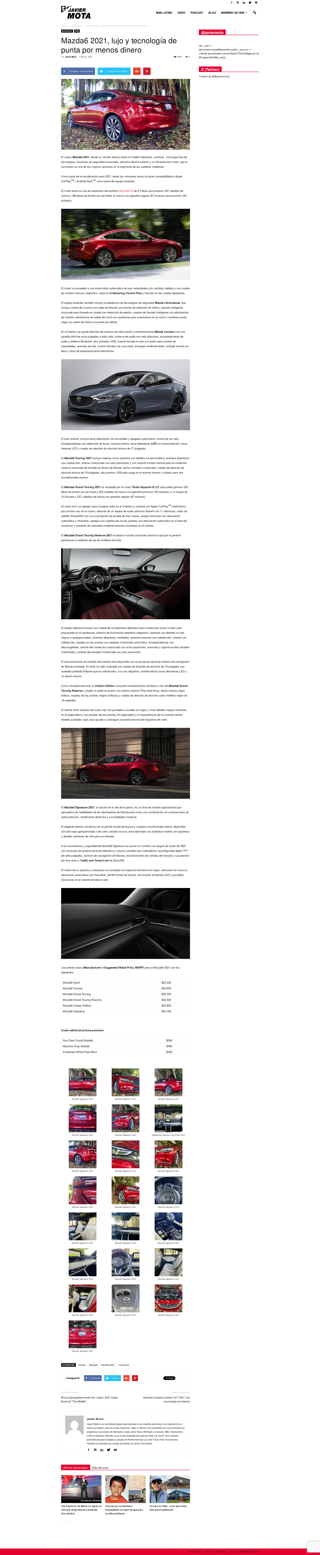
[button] (254, 12)
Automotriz (67, 31)
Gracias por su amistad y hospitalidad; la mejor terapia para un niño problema (124, 1510)
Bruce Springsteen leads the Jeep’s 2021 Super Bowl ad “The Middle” (89, 1399)
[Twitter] (250, 2)
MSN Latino (164, 12)
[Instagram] (238, 2)
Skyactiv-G (126, 191)
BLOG (212, 12)
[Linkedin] (244, 2)
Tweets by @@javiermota (214, 76)
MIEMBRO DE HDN (232, 12)
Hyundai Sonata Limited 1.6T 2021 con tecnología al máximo (166, 1399)
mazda (81, 1364)
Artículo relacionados (75, 1467)
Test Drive (124, 1364)
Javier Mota (70, 56)
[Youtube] (256, 2)
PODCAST (197, 12)
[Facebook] (231, 2)
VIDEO (181, 12)
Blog (77, 31)
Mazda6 (93, 1364)
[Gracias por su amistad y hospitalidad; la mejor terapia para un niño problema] (125, 1489)
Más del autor (100, 1467)
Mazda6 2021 (107, 1364)
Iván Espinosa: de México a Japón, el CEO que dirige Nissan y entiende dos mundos (81, 1510)
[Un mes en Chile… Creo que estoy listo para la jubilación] (170, 1489)
